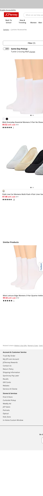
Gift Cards (7, 382)
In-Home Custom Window (13, 420)
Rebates (6, 385)
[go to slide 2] (33, 115)
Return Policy (8, 369)
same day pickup (19, 48)
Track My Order (9, 356)
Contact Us (7, 366)
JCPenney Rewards (10, 362)
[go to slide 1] (31, 115)
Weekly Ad (7, 403)
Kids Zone (7, 417)
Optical (6, 413)
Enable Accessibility (8, 10)
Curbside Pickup (9, 400)
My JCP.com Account (11, 359)
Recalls (5, 379)
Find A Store (8, 397)
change (32, 52)
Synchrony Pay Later (11, 375)
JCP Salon (6, 407)
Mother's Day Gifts (20, 346)
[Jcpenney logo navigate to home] (11, 14)
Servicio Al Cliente (10, 389)
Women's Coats (33, 346)
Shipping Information (11, 372)
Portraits (6, 410)
